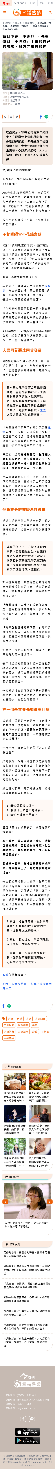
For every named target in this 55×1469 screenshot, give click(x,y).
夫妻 (43, 410)
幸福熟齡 (6, 23)
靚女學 (18, 23)
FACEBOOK (20, 3)
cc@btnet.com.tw (26, 1408)
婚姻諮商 (9, 1031)
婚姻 (10, 1018)
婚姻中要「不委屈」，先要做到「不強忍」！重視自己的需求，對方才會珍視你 (26, 26)
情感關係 (29, 23)
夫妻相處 (9, 1025)
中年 (34, 1025)
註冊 (50, 3)
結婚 (19, 1018)
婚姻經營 (23, 1025)
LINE (32, 3)
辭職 (34, 1031)
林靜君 (45, 1031)
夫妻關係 (40, 1018)
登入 (42, 3)
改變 (5, 975)
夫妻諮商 (23, 1031)
